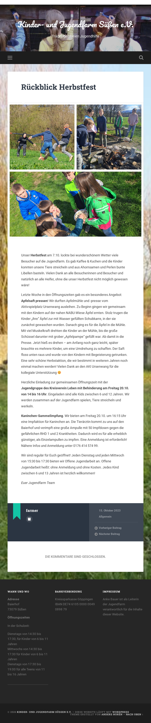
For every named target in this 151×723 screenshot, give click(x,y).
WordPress (120, 711)
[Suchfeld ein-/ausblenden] (141, 57)
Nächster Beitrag (109, 534)
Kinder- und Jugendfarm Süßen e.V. (76, 24)
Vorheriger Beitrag (110, 528)
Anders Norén (111, 714)
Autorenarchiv (29, 519)
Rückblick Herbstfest (58, 87)
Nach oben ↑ (134, 714)
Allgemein (105, 516)
